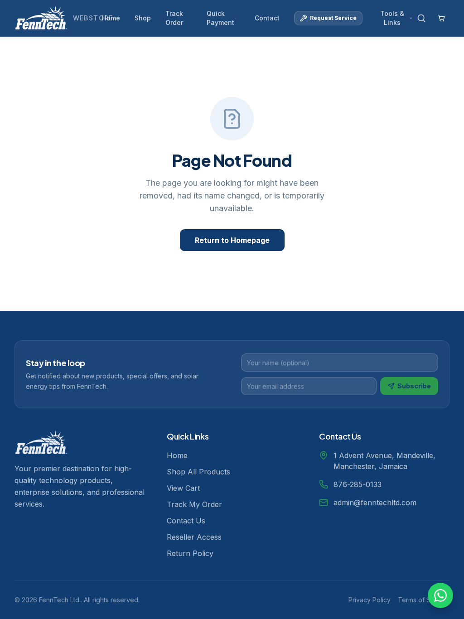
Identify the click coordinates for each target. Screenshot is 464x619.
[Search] (421, 18)
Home (111, 18)
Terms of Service (424, 600)
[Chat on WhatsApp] (440, 595)
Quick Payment (220, 18)
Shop (143, 18)
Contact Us (186, 520)
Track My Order (194, 504)
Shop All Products (198, 471)
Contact (267, 18)
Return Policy (190, 553)
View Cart (183, 488)
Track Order (174, 18)
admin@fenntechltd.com (375, 502)
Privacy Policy (369, 600)
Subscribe (414, 386)
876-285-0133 (358, 484)
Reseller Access (194, 537)
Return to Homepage (232, 240)
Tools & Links (392, 18)
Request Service (333, 18)
